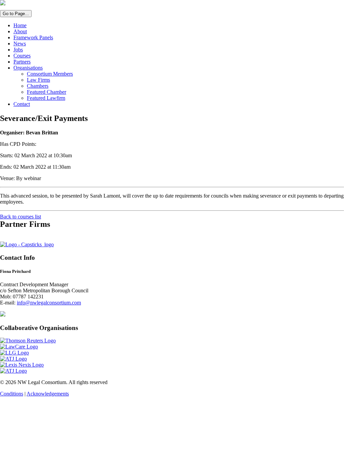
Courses (22, 55)
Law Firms (38, 80)
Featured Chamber (46, 92)
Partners (22, 62)
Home (20, 25)
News (19, 43)
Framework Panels (33, 37)
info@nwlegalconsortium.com (49, 302)
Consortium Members (50, 74)
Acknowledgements (48, 394)
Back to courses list (20, 216)
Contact (21, 104)
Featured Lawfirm (46, 98)
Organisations (28, 68)
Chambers (37, 86)
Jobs (18, 49)
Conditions (11, 394)
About (20, 31)
